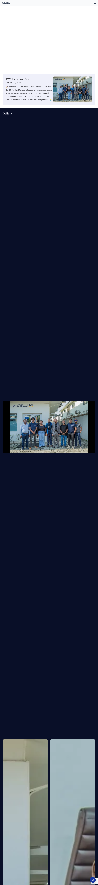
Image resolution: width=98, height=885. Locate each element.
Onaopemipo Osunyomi (36, 96)
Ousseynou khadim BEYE (16, 96)
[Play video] (49, 427)
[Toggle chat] (93, 880)
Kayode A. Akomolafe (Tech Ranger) (34, 93)
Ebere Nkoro (11, 100)
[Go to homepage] (6, 3)
